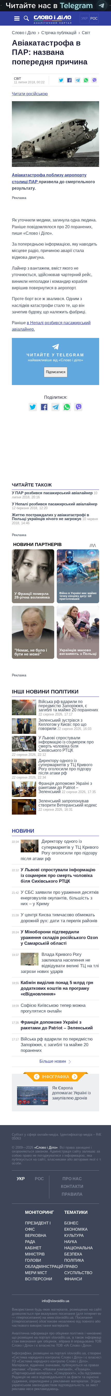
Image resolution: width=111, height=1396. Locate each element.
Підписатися (55, 372)
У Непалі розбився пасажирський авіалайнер (54, 506)
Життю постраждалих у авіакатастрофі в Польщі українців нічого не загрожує (55, 519)
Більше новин (52, 1061)
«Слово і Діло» (46, 1147)
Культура (74, 1235)
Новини (23, 831)
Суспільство (78, 1273)
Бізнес (71, 1223)
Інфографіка (55, 1077)
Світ (86, 33)
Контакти (72, 1186)
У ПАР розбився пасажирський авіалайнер (54, 495)
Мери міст (36, 1273)
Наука (70, 1241)
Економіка (76, 1229)
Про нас (72, 1179)
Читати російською (30, 94)
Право (71, 1266)
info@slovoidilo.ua (55, 1301)
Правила (72, 1194)
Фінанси (73, 1279)
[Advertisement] (55, 206)
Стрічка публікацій (58, 33)
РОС (94, 18)
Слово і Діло (24, 33)
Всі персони (38, 1279)
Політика (74, 1260)
